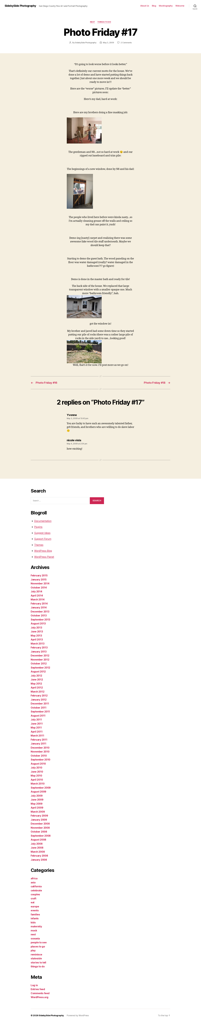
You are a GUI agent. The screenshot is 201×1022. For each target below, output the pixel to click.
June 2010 (37, 771)
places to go (38, 946)
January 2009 (39, 819)
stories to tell (38, 962)
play (33, 950)
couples (35, 894)
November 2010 (40, 751)
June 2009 (37, 799)
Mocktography (166, 6)
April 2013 (37, 639)
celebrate (36, 890)
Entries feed (38, 989)
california (36, 886)
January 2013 (39, 651)
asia (33, 882)
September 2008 (41, 835)
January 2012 (39, 699)
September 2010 (40, 759)
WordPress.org (39, 997)
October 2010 (39, 755)
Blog (154, 6)
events (35, 910)
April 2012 (37, 687)
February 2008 (39, 855)
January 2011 (38, 743)
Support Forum (42, 538)
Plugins (38, 526)
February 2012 (39, 695)
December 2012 (40, 655)
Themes (38, 544)
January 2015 (39, 579)
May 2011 (36, 727)
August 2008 (38, 839)
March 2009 (38, 811)
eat (32, 902)
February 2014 (39, 603)
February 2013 (39, 647)
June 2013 (37, 631)
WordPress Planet (44, 556)
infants (35, 918)
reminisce (36, 954)
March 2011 (37, 735)
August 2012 (38, 671)
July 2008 (37, 843)
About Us (144, 6)
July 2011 (36, 719)
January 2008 (39, 859)
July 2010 (36, 767)
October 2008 (39, 831)
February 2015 (39, 575)
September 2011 (40, 711)
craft (33, 898)
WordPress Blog (43, 550)
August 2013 (38, 623)
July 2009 (37, 795)
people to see (39, 942)
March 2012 (37, 691)
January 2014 (39, 607)
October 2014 (39, 587)
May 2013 (36, 635)
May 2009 (36, 803)
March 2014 (37, 599)
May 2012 (36, 683)
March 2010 (37, 783)
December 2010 (40, 747)
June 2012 (37, 679)
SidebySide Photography (20, 5)
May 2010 (36, 775)
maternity (36, 926)
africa (34, 878)
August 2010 (38, 763)
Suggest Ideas (42, 532)
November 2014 (40, 583)
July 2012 (36, 675)
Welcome (179, 6)
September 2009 (41, 787)
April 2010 (37, 779)
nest (92, 22)
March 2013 (37, 643)
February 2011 (39, 739)
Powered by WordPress (78, 1015)
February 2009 (39, 815)
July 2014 (36, 591)
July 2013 (36, 627)
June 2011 (37, 723)
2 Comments (126, 42)
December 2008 (40, 823)
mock (34, 930)
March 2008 (38, 851)
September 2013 (40, 619)
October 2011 (38, 707)
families (35, 914)
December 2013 (40, 611)
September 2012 (40, 667)
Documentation (43, 521)
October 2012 (39, 663)
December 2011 (40, 703)
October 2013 (39, 615)
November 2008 (40, 827)
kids (33, 922)
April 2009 (37, 807)
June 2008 (37, 847)
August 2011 (38, 715)
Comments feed (40, 993)
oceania (35, 938)
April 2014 (37, 595)
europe (35, 906)
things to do (104, 22)
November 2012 (40, 659)
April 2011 (36, 731)
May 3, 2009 (108, 42)
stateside (36, 958)
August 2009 (38, 791)
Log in (34, 985)
